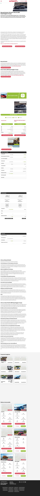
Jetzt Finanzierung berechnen (7, 46)
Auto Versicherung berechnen (6, 149)
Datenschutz (12, 482)
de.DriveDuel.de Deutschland (21, 487)
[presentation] (14, 106)
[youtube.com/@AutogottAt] (25, 482)
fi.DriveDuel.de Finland (16, 491)
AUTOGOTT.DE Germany (5, 487)
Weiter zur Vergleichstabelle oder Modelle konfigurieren (9, 43)
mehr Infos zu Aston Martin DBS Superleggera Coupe (16, 75)
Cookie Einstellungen (13, 483)
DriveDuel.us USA (16, 487)
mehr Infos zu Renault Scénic (16, 66)
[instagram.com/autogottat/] (22, 482)
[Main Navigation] (1, 1)
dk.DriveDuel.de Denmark (10, 491)
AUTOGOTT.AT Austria (11, 487)
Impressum (11, 481)
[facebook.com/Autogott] (19, 482)
